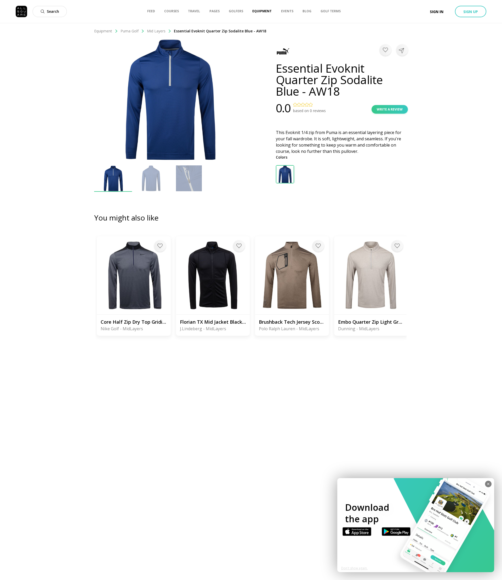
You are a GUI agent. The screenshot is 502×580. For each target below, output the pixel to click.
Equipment (103, 30)
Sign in (436, 11)
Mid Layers (156, 30)
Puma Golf (130, 30)
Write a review (390, 109)
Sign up (470, 11)
